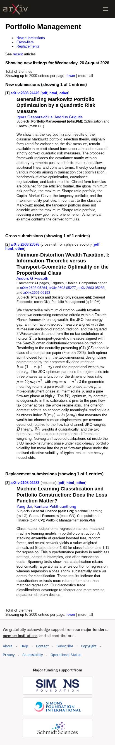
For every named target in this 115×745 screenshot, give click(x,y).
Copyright (89, 646)
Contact (42, 646)
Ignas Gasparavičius (34, 117)
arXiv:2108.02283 (25, 483)
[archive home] (15, 9)
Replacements (28, 46)
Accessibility (32, 654)
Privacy (9, 654)
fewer (70, 76)
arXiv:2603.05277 (62, 288)
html (53, 93)
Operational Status (66, 654)
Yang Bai (24, 506)
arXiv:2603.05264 (33, 288)
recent (18, 54)
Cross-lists (25, 42)
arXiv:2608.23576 (25, 244)
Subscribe (65, 646)
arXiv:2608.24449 (25, 93)
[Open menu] (105, 9)
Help (24, 646)
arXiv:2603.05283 (91, 288)
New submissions (30, 38)
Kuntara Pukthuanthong (55, 506)
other (63, 93)
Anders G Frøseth (32, 278)
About (8, 646)
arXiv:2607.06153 (36, 292)
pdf (44, 93)
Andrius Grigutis (68, 117)
